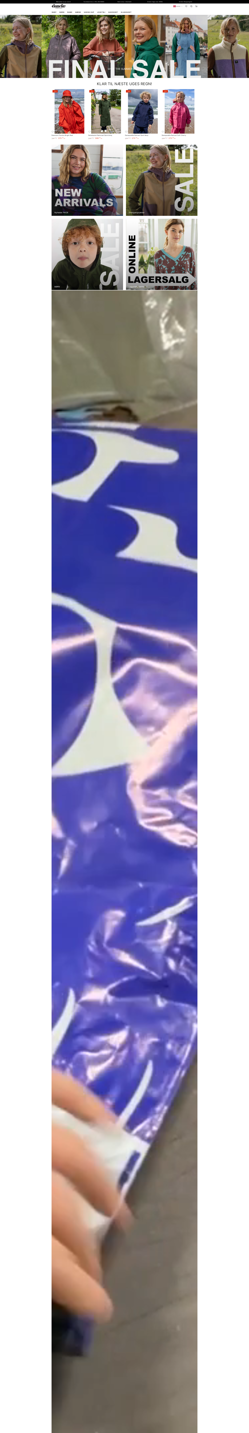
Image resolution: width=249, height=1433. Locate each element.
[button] (191, 6)
